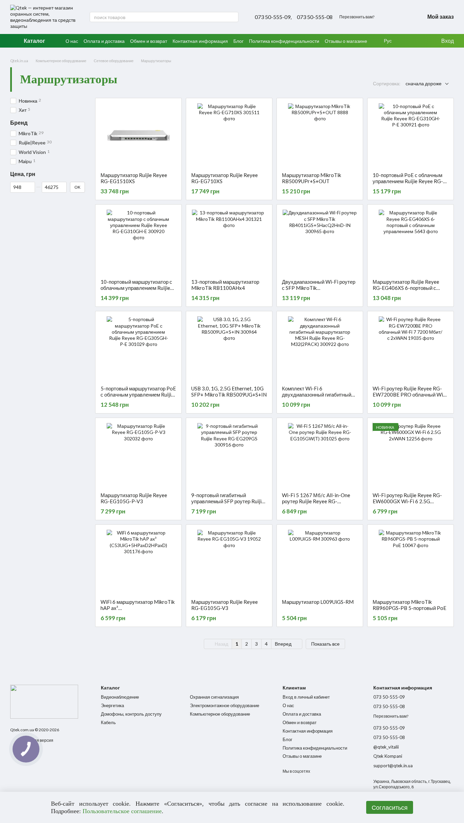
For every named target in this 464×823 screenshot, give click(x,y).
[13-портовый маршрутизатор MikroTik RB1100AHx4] (229, 242)
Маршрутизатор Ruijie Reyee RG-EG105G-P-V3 (134, 498)
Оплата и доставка (104, 41)
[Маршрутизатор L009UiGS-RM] (320, 562)
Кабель (108, 722)
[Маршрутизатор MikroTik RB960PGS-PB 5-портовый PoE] (410, 562)
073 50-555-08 (315, 17)
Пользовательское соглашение (122, 811)
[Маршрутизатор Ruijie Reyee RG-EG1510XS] (138, 135)
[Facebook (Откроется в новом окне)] (396, 17)
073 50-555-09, (273, 17)
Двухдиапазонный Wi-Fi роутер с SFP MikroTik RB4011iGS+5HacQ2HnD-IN (318, 288)
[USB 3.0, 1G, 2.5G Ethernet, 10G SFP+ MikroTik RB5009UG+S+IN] (229, 348)
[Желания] (408, 40)
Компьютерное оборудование (220, 714)
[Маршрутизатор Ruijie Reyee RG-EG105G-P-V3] (138, 455)
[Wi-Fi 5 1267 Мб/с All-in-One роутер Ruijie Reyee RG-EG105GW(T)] (320, 455)
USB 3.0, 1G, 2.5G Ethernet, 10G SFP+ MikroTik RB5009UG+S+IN (229, 391)
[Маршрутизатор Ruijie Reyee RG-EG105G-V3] (229, 562)
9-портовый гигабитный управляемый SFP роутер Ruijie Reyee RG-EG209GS (227, 501)
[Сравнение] (421, 40)
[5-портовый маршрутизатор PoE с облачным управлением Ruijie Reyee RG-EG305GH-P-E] (138, 348)
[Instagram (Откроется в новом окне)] (388, 17)
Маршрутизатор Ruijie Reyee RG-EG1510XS (134, 178)
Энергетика (112, 705)
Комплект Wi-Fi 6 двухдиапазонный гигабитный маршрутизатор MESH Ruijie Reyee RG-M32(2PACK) (316, 397)
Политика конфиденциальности (284, 41)
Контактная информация (200, 41)
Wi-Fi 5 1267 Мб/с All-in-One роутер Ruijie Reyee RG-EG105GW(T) (316, 501)
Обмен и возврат (148, 41)
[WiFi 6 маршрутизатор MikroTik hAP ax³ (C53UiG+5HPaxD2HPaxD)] (138, 562)
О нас (72, 41)
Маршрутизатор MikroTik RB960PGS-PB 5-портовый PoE (409, 605)
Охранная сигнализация (214, 697)
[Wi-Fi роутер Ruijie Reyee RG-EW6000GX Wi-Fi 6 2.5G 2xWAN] (410, 455)
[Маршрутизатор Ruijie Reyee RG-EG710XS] (229, 135)
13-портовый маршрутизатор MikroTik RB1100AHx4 (225, 285)
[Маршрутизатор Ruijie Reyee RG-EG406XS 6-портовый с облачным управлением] (410, 242)
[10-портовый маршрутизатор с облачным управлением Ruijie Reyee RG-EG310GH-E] (138, 242)
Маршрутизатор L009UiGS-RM (318, 602)
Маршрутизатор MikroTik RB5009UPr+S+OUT (311, 178)
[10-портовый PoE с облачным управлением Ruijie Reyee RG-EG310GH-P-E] (410, 135)
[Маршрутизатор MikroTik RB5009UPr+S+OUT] (320, 135)
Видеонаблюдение (120, 697)
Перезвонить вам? (356, 16)
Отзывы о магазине (346, 41)
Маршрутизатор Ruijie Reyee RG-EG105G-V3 (224, 605)
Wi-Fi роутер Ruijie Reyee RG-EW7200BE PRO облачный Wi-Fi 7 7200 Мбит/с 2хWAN (409, 394)
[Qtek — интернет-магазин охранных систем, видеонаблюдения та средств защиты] (44, 701)
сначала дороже (424, 83)
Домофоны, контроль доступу (131, 714)
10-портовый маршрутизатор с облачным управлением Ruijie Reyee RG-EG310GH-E (136, 288)
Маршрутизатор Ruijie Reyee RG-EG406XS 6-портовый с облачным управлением (406, 288)
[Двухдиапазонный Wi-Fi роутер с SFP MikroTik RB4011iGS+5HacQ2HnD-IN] (320, 242)
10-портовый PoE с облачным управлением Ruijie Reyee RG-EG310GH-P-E (408, 181)
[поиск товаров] (233, 17)
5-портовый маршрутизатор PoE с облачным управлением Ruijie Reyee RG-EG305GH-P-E (138, 394)
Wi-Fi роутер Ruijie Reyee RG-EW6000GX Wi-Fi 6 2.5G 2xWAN (407, 501)
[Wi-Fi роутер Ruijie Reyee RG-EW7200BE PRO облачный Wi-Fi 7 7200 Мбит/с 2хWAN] (410, 348)
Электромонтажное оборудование (224, 705)
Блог (238, 41)
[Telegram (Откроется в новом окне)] (404, 17)
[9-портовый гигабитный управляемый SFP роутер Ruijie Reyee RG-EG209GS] (229, 455)
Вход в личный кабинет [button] (306, 697)
